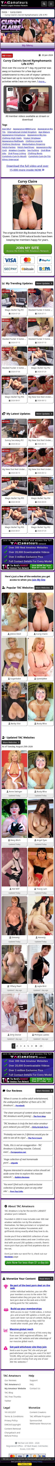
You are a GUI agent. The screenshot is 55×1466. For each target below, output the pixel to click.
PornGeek (20, 1105)
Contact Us (35, 1388)
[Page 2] (32, 1046)
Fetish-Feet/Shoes (25, 147)
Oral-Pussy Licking (17, 153)
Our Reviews (10, 1380)
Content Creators (38, 1412)
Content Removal (13, 1428)
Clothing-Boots (35, 153)
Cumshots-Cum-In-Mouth (14, 156)
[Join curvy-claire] (27, 99)
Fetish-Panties (9, 147)
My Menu (27, 45)
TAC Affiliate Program (40, 1416)
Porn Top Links (16, 1191)
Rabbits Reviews (22, 1177)
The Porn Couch (35, 1138)
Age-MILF (6, 128)
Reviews (9, 1256)
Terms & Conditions (14, 1416)
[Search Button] (44, 4)
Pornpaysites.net (18, 1152)
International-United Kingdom (22, 132)
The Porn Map (39, 1116)
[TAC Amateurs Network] (14, 4)
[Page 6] (36, 1046)
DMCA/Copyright (13, 1424)
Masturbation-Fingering (33, 144)
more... (42, 81)
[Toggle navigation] (51, 4)
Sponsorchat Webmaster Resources (40, 1422)
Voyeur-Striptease (32, 138)
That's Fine (24, 1464)
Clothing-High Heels (12, 138)
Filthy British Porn (40, 1127)
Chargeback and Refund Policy (12, 1434)
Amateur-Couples (17, 150)
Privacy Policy (36, 1461)
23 (41, 1046)
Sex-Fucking (33, 150)
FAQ (32, 1384)
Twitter (8, 1400)
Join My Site (38, 579)
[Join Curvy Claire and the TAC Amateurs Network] (10, 259)
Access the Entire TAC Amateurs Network (27, 249)
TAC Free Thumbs (13, 1396)
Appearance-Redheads (13, 141)
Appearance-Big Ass (36, 135)
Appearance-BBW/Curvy (24, 128)
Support (34, 1380)
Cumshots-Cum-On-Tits (39, 156)
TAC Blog (9, 1392)
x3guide (14, 1163)
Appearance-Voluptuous (13, 135)
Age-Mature (44, 132)
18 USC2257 (10, 1412)
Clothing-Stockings (11, 144)
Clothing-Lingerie (34, 141)
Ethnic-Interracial (10, 159)
